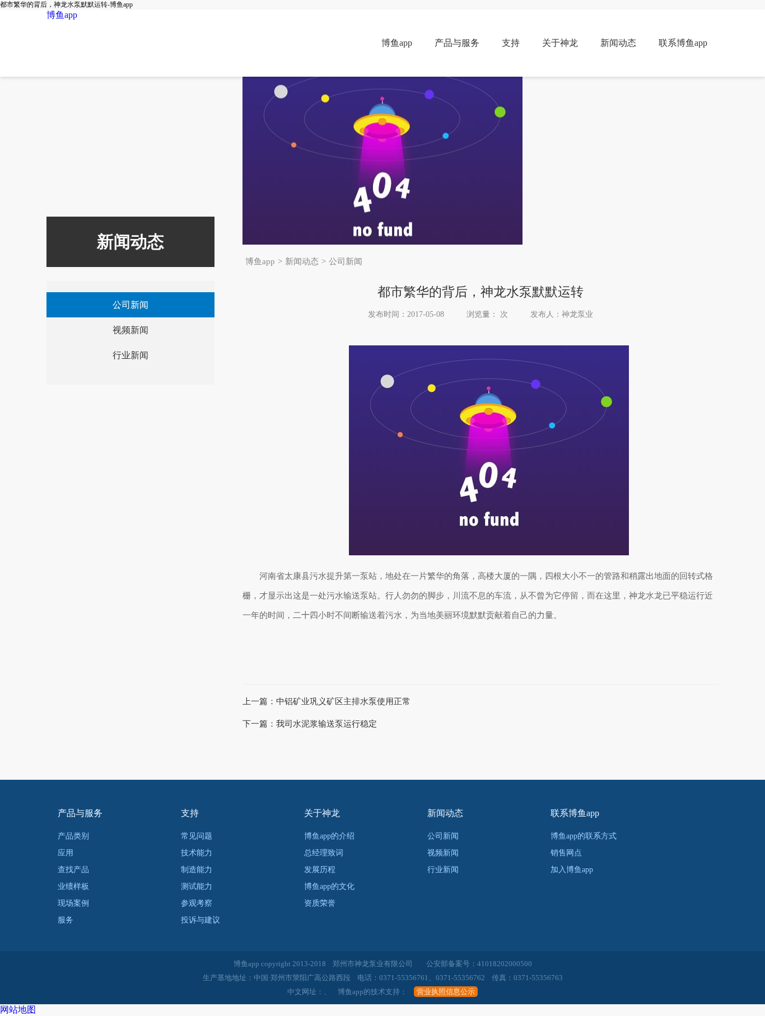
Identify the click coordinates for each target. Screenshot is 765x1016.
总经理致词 (323, 853)
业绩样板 (73, 886)
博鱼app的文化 (329, 886)
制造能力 (196, 869)
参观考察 (196, 903)
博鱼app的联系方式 (584, 836)
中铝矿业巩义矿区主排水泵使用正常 (343, 701)
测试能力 (196, 886)
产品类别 (73, 836)
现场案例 (73, 903)
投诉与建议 (200, 920)
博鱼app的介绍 (329, 836)
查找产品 (73, 869)
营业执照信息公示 (446, 991)
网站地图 (18, 1009)
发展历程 (319, 869)
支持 (511, 43)
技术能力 (196, 853)
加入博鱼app (572, 869)
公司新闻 (345, 261)
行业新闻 (130, 355)
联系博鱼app (683, 43)
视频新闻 (130, 330)
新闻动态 (618, 43)
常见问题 (196, 836)
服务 (65, 920)
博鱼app (61, 15)
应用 (65, 853)
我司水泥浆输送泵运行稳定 (326, 723)
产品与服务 (457, 43)
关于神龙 (560, 43)
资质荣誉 (319, 903)
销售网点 (566, 853)
